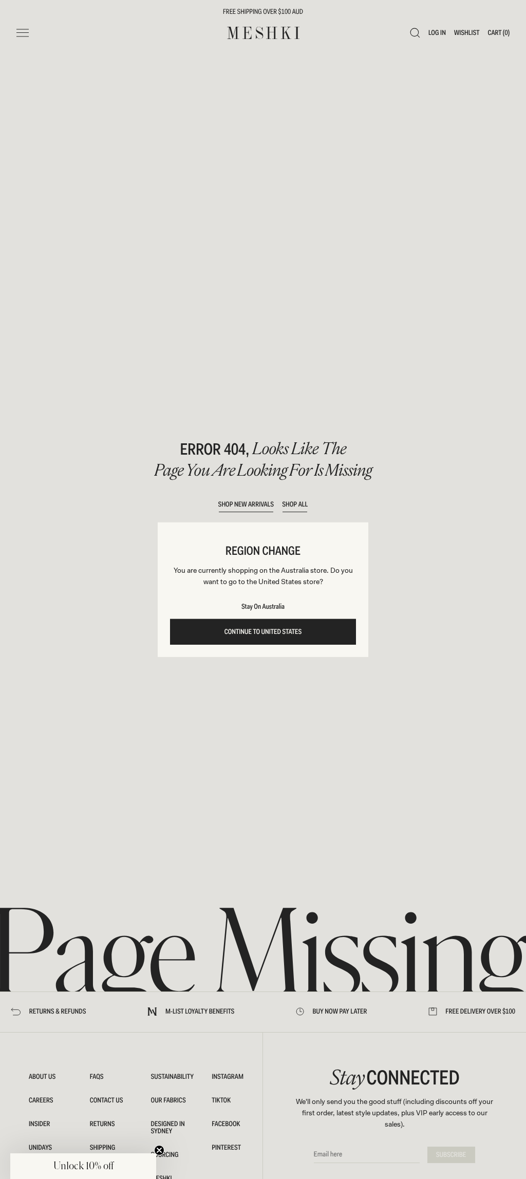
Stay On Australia (263, 606)
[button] (83, 1166)
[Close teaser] (159, 1150)
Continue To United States (263, 632)
